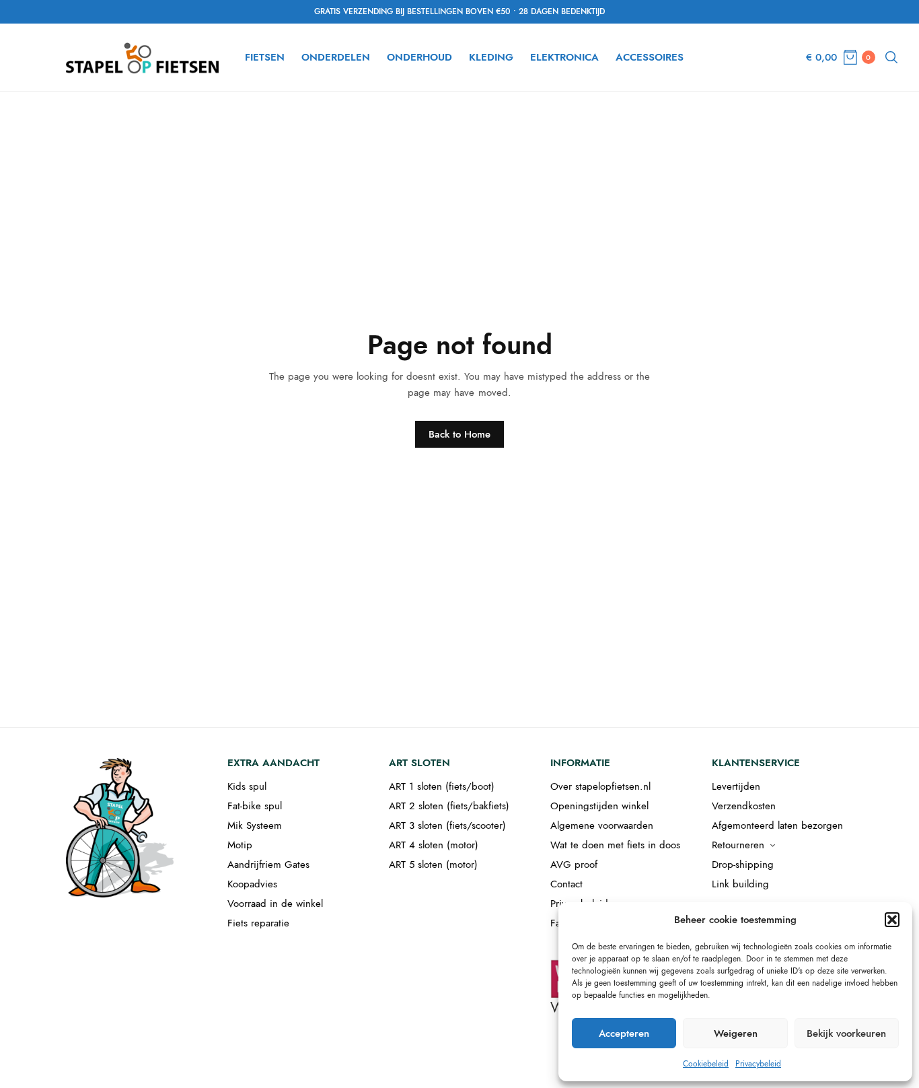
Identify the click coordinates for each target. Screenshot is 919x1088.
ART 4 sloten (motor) (433, 845)
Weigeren (736, 1033)
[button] (892, 919)
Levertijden (736, 786)
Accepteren (624, 1033)
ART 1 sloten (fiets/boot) (441, 786)
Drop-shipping (743, 864)
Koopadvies (252, 884)
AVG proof (573, 864)
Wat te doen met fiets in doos (615, 845)
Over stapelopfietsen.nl (600, 786)
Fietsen (265, 57)
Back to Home (459, 434)
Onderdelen (335, 57)
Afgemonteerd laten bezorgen (777, 825)
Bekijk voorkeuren (846, 1033)
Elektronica (564, 57)
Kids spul (246, 786)
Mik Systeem (254, 825)
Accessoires (650, 57)
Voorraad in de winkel (275, 903)
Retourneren (738, 845)
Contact (566, 884)
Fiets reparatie (258, 923)
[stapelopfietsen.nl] (143, 57)
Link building (740, 884)
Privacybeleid (758, 1064)
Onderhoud (419, 57)
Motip (239, 845)
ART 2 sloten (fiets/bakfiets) (449, 805)
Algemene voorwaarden (601, 825)
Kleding (491, 57)
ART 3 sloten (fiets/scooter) (447, 825)
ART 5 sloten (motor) (433, 864)
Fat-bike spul (254, 805)
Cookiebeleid (706, 1064)
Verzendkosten (744, 805)
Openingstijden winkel (599, 805)
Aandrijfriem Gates (268, 864)
